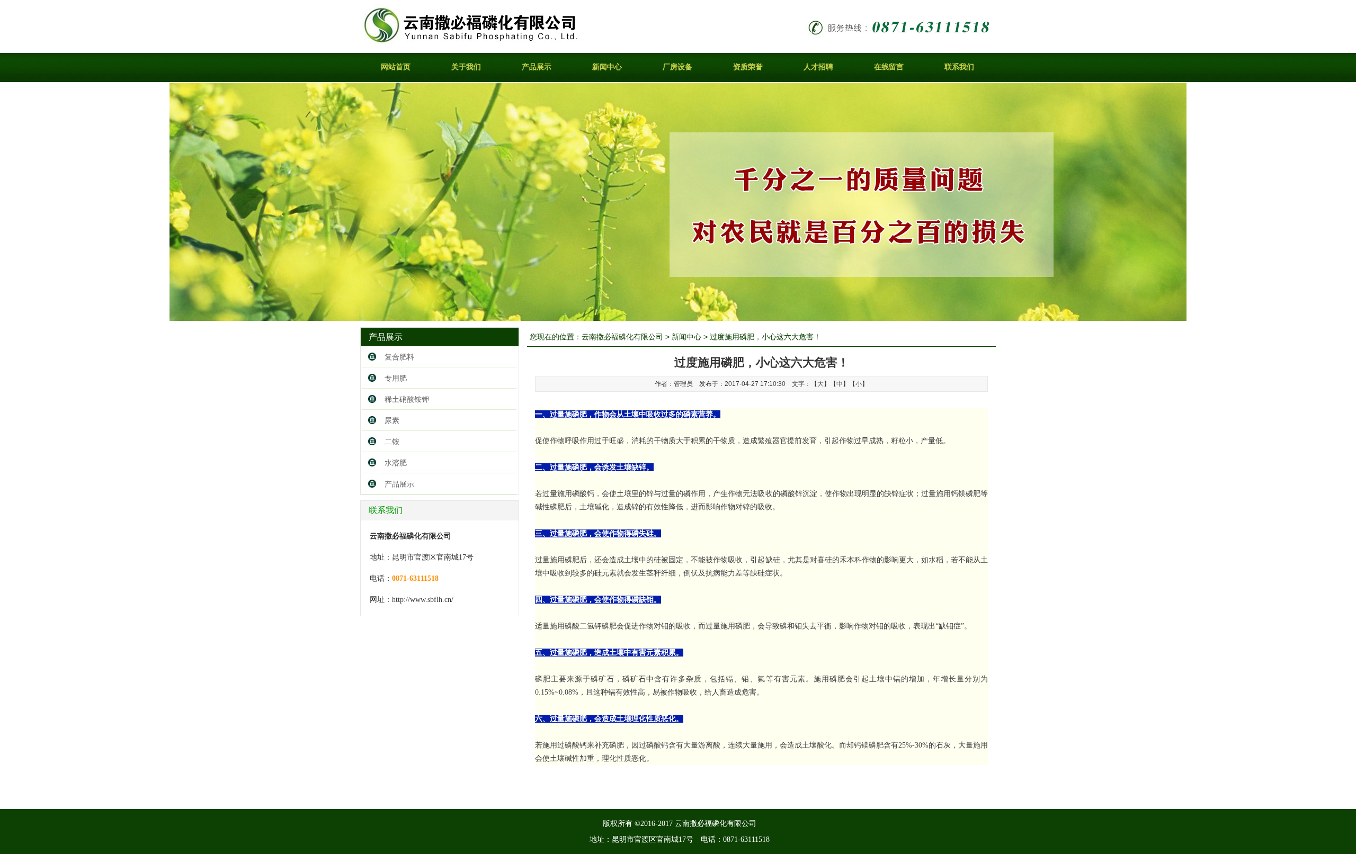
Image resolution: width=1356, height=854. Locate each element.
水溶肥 (396, 463)
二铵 (392, 441)
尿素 (392, 420)
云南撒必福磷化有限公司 (622, 336)
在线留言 (889, 67)
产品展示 (536, 67)
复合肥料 (399, 357)
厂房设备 (677, 67)
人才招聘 (818, 67)
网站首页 (396, 67)
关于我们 (466, 67)
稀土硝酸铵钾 (407, 399)
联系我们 (959, 67)
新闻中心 (607, 67)
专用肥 (396, 378)
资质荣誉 (748, 67)
